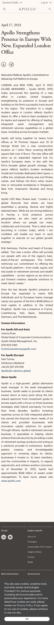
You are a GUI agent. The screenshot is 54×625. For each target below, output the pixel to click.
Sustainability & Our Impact (40, 547)
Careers (31, 557)
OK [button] (27, 619)
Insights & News (35, 552)
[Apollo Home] (27, 9)
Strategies (32, 542)
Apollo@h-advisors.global (16, 371)
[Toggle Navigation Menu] (4, 9)
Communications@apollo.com (18, 349)
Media (30, 562)
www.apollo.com (11, 481)
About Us (32, 537)
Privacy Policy (25, 605)
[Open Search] (50, 9)
